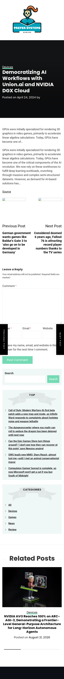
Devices (12, 511)
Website (48, 328)
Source (6, 191)
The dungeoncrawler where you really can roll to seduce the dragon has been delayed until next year (32, 431)
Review (12, 529)
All (9, 504)
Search (9, 373)
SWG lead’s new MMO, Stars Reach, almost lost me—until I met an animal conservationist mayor (33, 458)
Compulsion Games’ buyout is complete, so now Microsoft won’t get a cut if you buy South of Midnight (32, 472)
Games (12, 517)
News (11, 523)
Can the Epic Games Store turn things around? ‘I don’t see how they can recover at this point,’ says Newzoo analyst (32, 445)
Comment (9, 286)
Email (27, 328)
